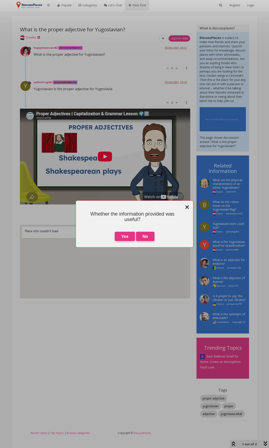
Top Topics (57, 433)
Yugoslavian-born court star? (228, 225)
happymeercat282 (46, 47)
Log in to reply (179, 38)
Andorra (220, 267)
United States (222, 322)
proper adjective (214, 398)
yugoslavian (211, 406)
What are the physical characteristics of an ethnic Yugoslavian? (227, 184)
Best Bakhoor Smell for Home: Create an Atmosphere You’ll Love (220, 361)
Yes (124, 236)
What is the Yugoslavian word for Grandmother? (229, 244)
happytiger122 (238, 322)
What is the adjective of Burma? (229, 280)
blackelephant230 (234, 213)
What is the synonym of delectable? (229, 316)
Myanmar (220, 286)
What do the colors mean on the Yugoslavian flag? (226, 205)
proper (228, 406)
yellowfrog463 (43, 82)
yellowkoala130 (234, 267)
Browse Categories (78, 433)
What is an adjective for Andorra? (229, 262)
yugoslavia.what (231, 414)
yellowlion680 (232, 249)
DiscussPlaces (142, 433)
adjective (209, 414)
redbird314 (231, 191)
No (145, 236)
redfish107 (233, 286)
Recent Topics (39, 433)
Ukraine (220, 304)
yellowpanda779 (234, 304)
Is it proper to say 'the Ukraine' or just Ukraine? (229, 298)
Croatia (31, 37)
